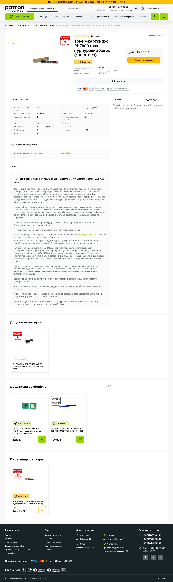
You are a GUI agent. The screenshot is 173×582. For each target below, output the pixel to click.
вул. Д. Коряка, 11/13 (84, 539)
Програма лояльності (53, 546)
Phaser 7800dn (65, 153)
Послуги (143, 17)
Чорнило (65, 17)
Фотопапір (78, 17)
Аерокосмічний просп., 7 (113, 539)
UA (163, 9)
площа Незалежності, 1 (86, 548)
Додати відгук (152, 100)
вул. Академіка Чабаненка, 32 (115, 551)
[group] (46, 61)
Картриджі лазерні (44, 25)
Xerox (101, 68)
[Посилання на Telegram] (136, 8)
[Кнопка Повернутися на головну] (14, 9)
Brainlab (161, 578)
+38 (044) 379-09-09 (117, 7)
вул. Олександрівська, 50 (113, 548)
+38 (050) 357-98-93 (152, 539)
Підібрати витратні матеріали (42, 9)
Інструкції (48, 549)
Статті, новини (11, 542)
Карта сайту (10, 553)
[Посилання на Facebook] (145, 557)
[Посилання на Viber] (142, 8)
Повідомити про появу (144, 60)
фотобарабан (90, 234)
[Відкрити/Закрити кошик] (164, 16)
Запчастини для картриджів (97, 17)
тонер (80, 234)
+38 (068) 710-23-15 (152, 543)
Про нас (8, 535)
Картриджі (43, 17)
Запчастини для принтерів (124, 17)
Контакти (8, 539)
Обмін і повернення (53, 542)
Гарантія (48, 539)
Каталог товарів (21, 16)
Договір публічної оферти (15, 546)
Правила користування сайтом (18, 549)
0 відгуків (95, 36)
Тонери (55, 17)
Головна (9, 25)
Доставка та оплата (53, 535)
